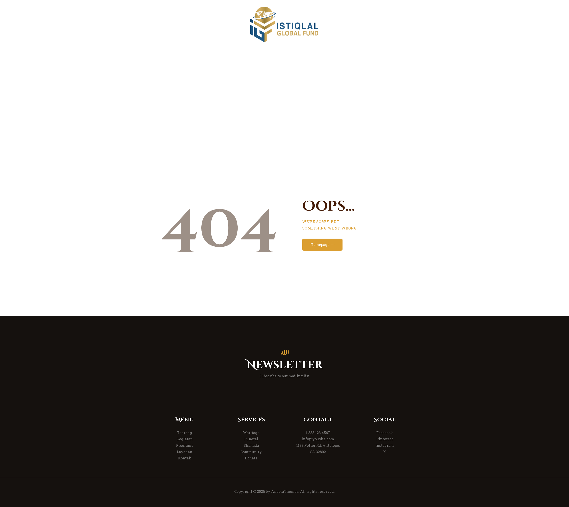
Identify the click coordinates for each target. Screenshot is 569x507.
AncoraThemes (284, 491)
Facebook (384, 432)
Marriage (251, 432)
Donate (251, 458)
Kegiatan (184, 439)
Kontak (184, 458)
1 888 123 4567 (318, 432)
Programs (184, 445)
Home (265, 108)
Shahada (251, 445)
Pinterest (384, 439)
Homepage (320, 244)
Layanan (184, 451)
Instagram (384, 445)
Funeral (251, 439)
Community (251, 451)
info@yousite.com (318, 439)
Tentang (184, 432)
